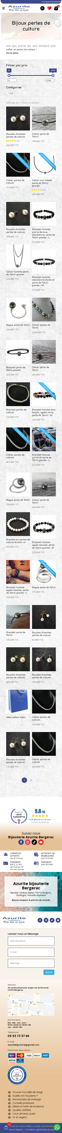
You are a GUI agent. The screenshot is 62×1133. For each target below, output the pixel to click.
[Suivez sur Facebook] (21, 842)
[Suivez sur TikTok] (34, 842)
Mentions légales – (15, 1129)
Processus (51, 1126)
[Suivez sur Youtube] (41, 842)
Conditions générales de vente (40, 1129)
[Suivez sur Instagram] (27, 842)
